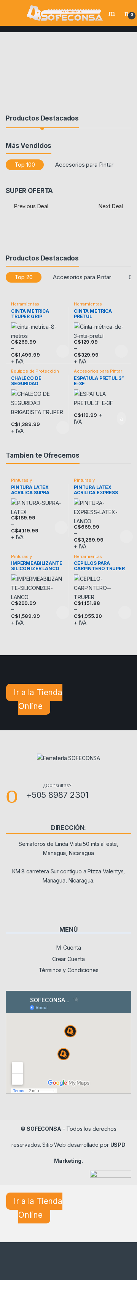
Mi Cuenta (68, 947)
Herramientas (25, 304)
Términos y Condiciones (69, 970)
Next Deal (111, 206)
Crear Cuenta (68, 959)
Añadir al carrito (118, 418)
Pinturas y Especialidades (27, 482)
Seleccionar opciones (54, 351)
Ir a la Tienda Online (38, 699)
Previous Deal (31, 206)
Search (112, 13)
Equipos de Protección (35, 371)
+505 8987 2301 (57, 795)
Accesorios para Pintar (84, 164)
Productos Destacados (42, 118)
